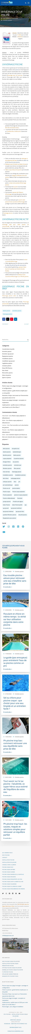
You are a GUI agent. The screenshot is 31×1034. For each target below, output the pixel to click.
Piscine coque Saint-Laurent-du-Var (12, 881)
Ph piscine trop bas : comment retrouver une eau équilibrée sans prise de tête (15, 744)
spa (25, 505)
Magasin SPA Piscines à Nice (10, 976)
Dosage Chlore (6, 462)
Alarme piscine (7, 452)
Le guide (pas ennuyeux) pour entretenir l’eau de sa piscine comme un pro (15, 661)
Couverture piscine (18, 458)
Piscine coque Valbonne (9, 884)
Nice (15, 481)
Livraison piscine (6, 365)
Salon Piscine (6, 505)
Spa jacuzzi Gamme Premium (10, 974)
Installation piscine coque (10, 963)
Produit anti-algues (18, 501)
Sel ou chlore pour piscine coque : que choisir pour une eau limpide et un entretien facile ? (14, 703)
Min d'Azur (6, 478)
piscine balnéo (16, 488)
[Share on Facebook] (3, 319)
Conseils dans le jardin (8, 349)
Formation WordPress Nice (15, 1031)
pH (19, 481)
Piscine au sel (6, 488)
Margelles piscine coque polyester (12, 969)
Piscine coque (6, 491)
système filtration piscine (9, 514)
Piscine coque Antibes (8, 869)
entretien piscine (16, 310)
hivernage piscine (7, 314)
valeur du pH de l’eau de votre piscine (16, 265)
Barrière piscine (7, 455)
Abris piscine (6, 448)
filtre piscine (17, 468)
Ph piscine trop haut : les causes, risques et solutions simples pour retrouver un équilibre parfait (15, 829)
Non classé (5, 370)
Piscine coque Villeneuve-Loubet (11, 886)
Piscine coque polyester (18, 491)
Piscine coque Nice (7, 867)
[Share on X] (7, 319)
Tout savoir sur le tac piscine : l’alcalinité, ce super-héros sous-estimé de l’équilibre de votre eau (15, 786)
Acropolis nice (15, 448)
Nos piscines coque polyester (11, 961)
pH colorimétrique (7, 485)
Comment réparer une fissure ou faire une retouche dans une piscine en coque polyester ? (14, 437)
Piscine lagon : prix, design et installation (12, 1006)
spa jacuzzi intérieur (8, 511)
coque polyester (7, 458)
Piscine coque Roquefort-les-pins (12, 879)
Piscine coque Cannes (8, 872)
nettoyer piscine (7, 481)
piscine (17, 69)
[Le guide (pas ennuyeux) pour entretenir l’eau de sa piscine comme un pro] (15, 642)
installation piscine (8, 475)
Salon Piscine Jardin (17, 505)
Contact (4, 857)
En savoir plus (7, 587)
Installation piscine (7, 358)
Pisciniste (19, 498)
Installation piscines (20, 475)
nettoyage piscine (15, 478)
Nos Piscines (6, 855)
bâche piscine (6, 310)
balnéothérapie (17, 452)
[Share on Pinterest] (11, 319)
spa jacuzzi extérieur (16, 508)
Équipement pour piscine (9, 518)
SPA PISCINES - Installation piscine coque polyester (15, 1015)
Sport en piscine (6, 377)
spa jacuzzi (6, 508)
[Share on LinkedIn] (15, 319)
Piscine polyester (7, 495)
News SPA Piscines (7, 368)
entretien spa (17, 465)
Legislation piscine (7, 363)
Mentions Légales (15, 1020)
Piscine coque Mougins (9, 876)
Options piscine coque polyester (12, 967)
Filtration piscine (7, 972)
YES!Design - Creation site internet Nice (15, 1023)
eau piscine (16, 462)
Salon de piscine (6, 375)
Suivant (26, 324)
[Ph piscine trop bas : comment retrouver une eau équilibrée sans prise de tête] (15, 725)
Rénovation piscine (7, 373)
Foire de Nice (6, 471)
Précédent (5, 324)
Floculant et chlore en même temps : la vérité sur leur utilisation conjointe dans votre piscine (14, 619)
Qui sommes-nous (7, 852)
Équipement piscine (7, 356)
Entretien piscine (7, 20)
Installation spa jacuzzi (8, 361)
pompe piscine (7, 501)
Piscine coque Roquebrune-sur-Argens (13, 888)
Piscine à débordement (9, 498)
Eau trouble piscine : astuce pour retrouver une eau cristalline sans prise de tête (14, 579)
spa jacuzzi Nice (20, 511)
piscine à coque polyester (20, 495)
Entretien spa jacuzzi (7, 354)
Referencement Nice (15, 1027)
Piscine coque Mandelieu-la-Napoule (13, 874)
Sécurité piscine (23, 514)
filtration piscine (7, 468)
